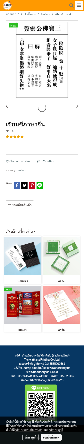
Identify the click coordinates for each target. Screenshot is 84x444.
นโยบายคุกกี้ (56, 430)
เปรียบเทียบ (47, 161)
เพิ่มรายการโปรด (19, 161)
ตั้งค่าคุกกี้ (30, 437)
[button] (70, 5)
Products (21, 170)
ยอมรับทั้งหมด (51, 437)
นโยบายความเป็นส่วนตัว (28, 430)
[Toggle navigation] (79, 5)
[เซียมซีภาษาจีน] (42, 60)
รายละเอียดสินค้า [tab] (20, 205)
